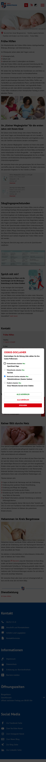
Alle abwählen (23, 400)
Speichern (23, 405)
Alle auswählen (23, 394)
